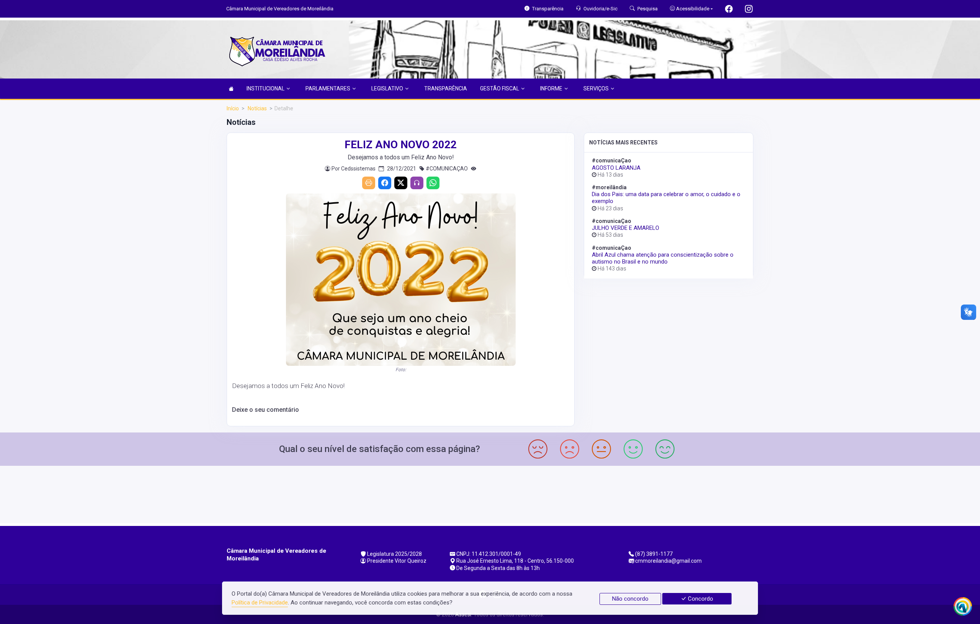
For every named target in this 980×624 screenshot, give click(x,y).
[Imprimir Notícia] (368, 183)
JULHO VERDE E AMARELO (625, 227)
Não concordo (630, 598)
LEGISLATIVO (387, 88)
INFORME (551, 88)
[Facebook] (384, 183)
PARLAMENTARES (327, 88)
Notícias (257, 108)
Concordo (699, 598)
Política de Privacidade (260, 602)
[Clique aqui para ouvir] (416, 183)
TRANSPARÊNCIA (445, 88)
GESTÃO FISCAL (499, 88)
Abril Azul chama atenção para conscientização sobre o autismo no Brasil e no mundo (662, 258)
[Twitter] (400, 183)
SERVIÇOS (596, 88)
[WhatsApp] (432, 183)
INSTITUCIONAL (265, 88)
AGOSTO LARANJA (616, 167)
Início (233, 108)
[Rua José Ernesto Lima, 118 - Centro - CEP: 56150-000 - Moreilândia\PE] (490, 493)
